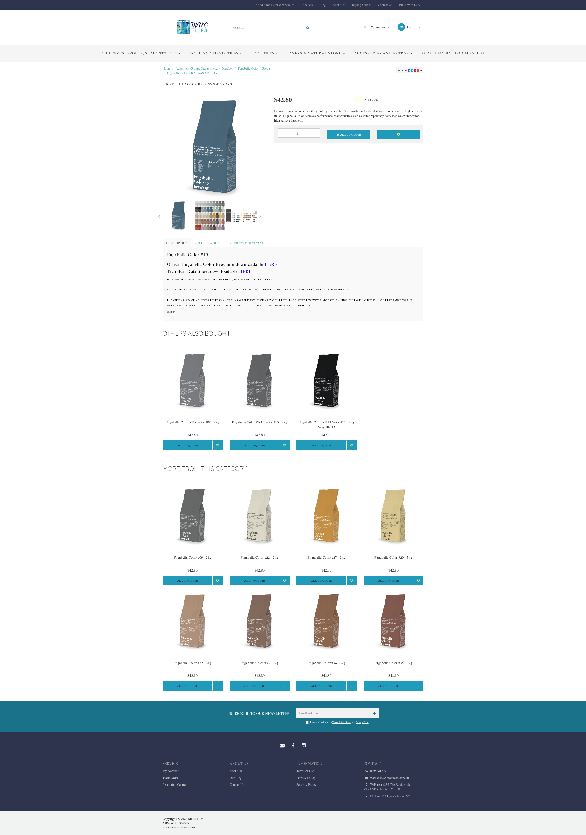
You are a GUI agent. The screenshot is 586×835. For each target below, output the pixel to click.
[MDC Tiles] (192, 27)
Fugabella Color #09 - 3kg (193, 557)
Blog (323, 5)
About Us (339, 5)
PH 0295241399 (409, 5)
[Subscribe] (374, 713)
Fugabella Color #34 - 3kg (326, 662)
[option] (215, 147)
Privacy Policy (362, 722)
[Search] (307, 27)
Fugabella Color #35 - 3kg (393, 662)
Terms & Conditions (341, 722)
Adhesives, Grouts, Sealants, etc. (140, 53)
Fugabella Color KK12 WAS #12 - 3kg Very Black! (326, 424)
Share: (403, 70)
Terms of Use (305, 771)
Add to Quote (350, 134)
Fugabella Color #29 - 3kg (393, 557)
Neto (192, 827)
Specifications (208, 243)
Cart (411, 26)
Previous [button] (159, 215)
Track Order (170, 777)
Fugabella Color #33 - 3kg (259, 662)
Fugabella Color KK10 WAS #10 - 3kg (259, 422)
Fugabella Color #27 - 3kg (326, 557)
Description (177, 243)
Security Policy (306, 784)
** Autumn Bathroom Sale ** (275, 5)
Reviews (237, 243)
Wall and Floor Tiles (215, 53)
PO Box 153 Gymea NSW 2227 (390, 796)
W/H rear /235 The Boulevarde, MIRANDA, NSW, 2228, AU (387, 786)
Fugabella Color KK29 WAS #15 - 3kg (192, 73)
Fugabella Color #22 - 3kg (259, 557)
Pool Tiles (263, 53)
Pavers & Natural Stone (315, 53)
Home (166, 68)
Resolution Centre (174, 784)
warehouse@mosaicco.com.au (389, 777)
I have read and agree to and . (340, 722)
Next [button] (260, 215)
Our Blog (236, 777)
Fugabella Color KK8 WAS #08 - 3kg (192, 422)
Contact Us (385, 5)
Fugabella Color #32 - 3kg (193, 662)
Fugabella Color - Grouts (254, 68)
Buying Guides (361, 5)
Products (307, 5)
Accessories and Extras (382, 53)
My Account (379, 27)
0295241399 (377, 771)
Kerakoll (227, 68)
